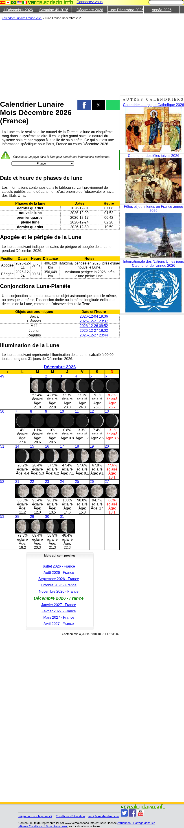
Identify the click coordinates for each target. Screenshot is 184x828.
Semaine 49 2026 (53, 10)
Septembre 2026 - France (58, 579)
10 (62, 411)
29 (32, 516)
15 (32, 446)
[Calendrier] (50, 2)
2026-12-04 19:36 (94, 316)
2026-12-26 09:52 (94, 326)
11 (77, 411)
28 (17, 516)
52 (2, 481)
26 (92, 481)
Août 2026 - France (59, 572)
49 (2, 376)
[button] (84, 105)
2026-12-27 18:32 (94, 330)
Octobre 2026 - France (59, 585)
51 (2, 446)
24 (62, 481)
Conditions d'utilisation (70, 816)
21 (17, 481)
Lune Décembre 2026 (125, 10)
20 (107, 446)
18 (77, 446)
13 (107, 411)
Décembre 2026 (90, 10)
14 (17, 446)
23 (47, 481)
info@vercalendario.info (103, 816)
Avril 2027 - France (59, 624)
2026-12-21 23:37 (94, 321)
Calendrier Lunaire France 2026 (22, 18)
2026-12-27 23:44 (94, 335)
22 (32, 481)
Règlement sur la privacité (35, 816)
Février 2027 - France (59, 611)
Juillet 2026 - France (58, 566)
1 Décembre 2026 (18, 10)
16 (47, 446)
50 (2, 411)
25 (77, 481)
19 (92, 446)
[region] (60, 59)
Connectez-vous (90, 2)
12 (92, 411)
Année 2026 (161, 10)
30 (47, 516)
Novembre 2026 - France (59, 591)
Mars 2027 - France (58, 617)
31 (62, 516)
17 (62, 446)
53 (2, 516)
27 (107, 481)
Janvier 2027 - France (58, 605)
